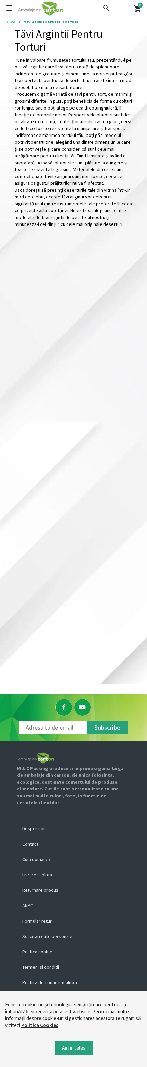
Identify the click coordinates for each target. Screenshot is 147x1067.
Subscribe (107, 727)
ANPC (27, 905)
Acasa (11, 22)
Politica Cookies (39, 1025)
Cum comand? (36, 859)
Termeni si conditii (40, 967)
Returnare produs (40, 890)
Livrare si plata (37, 875)
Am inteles (73, 1047)
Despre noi (33, 828)
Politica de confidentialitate (50, 982)
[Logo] (62, 8)
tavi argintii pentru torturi (51, 22)
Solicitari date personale (47, 936)
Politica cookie (37, 952)
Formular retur (37, 921)
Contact (30, 844)
